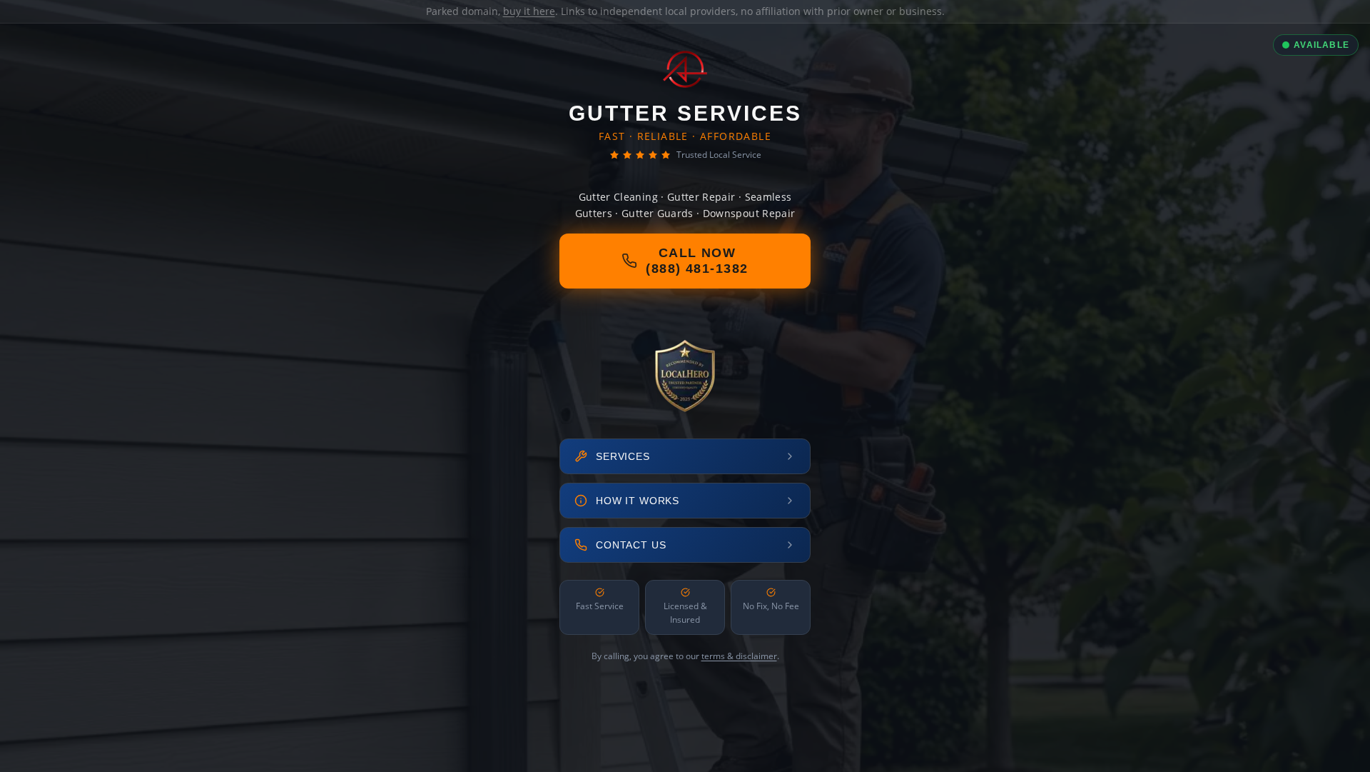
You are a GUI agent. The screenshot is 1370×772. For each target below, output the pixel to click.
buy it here (529, 11)
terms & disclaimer (739, 656)
